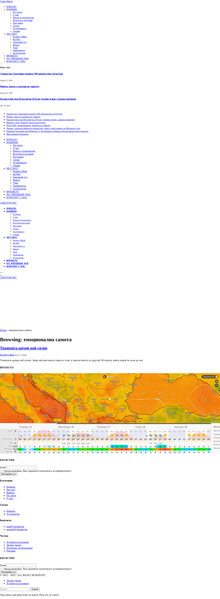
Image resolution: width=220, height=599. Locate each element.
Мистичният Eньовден (17, 134)
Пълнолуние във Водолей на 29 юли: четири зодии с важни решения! (38, 99)
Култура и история (23, 20)
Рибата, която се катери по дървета (19, 86)
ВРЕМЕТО (12, 56)
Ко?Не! (16, 39)
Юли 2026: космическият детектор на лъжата (28, 125)
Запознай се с (20, 42)
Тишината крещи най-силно (23, 348)
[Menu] (1, 272)
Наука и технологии (23, 17)
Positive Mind (20, 36)
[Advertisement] (110, 304)
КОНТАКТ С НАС (16, 61)
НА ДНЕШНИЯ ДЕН (17, 58)
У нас (16, 15)
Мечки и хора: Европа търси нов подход (26, 122)
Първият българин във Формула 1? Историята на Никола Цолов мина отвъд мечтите (47, 131)
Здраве (16, 31)
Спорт (16, 25)
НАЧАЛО (11, 6)
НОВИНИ (11, 9)
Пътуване (18, 23)
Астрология (19, 53)
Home (3, 330)
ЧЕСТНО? (11, 34)
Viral (15, 47)
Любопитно (19, 50)
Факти (16, 45)
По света (17, 12)
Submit (35, 589)
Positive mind (7, 355)
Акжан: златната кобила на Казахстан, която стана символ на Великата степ (43, 128)
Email (3, 467)
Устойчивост (19, 28)
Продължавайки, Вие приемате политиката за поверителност (37, 471)
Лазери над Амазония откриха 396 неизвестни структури (31, 73)
